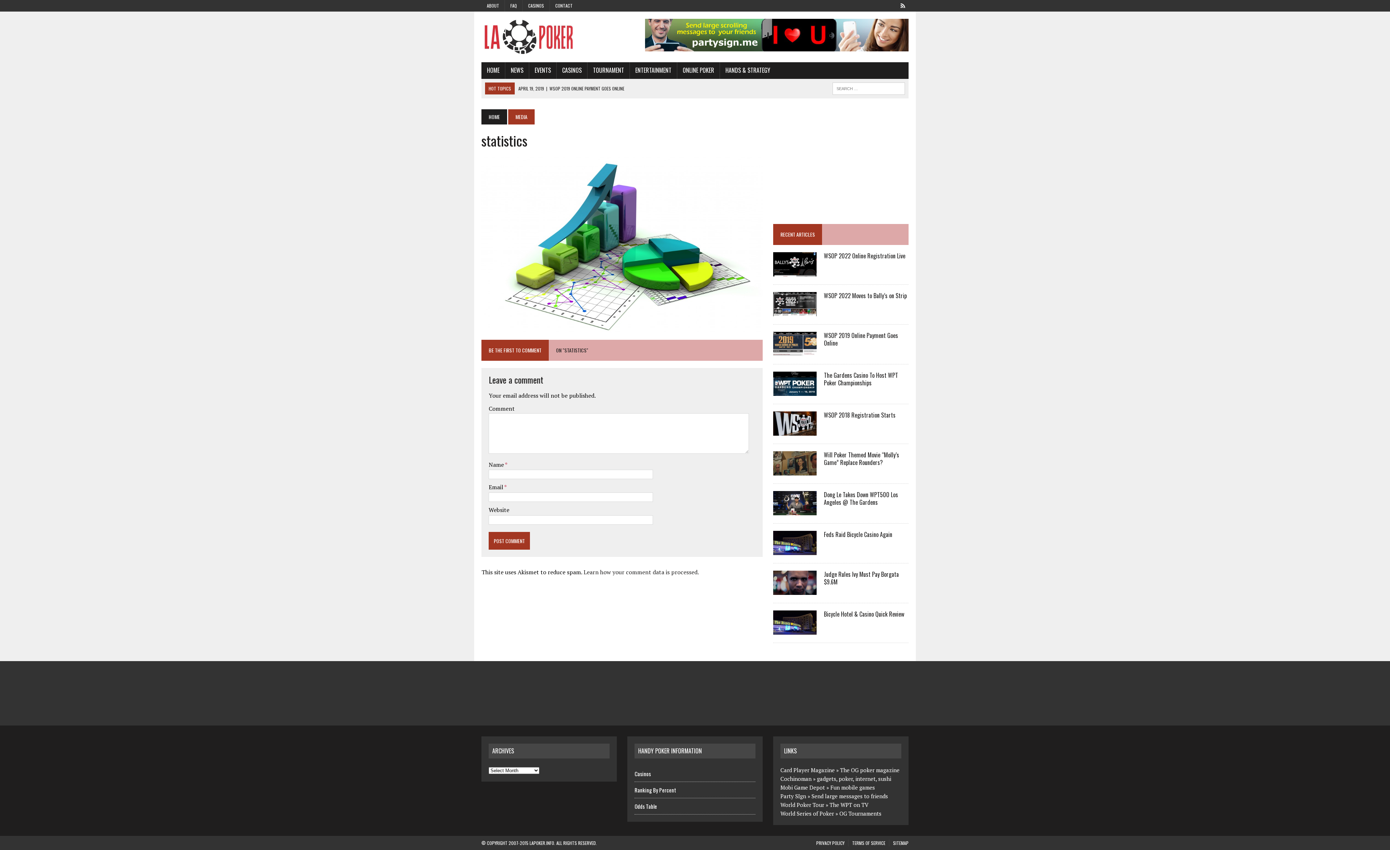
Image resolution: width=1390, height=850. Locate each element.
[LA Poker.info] (549, 37)
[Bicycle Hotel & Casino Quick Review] (795, 630)
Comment (502, 409)
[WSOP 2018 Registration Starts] (795, 431)
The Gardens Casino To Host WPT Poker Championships (861, 379)
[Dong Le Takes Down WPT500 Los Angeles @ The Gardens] (795, 511)
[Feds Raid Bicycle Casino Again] (795, 550)
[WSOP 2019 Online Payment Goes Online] (795, 351)
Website (499, 510)
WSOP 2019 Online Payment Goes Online (861, 339)
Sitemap (901, 843)
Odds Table (646, 806)
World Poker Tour (802, 804)
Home (493, 70)
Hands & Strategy (747, 70)
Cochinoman (796, 778)
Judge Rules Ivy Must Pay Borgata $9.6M (861, 578)
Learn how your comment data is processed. (641, 572)
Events (543, 70)
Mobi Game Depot (802, 787)
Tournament (608, 70)
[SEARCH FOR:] (869, 87)
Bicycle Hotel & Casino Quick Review (864, 614)
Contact (564, 6)
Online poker (698, 70)
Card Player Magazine (807, 770)
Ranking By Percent (655, 790)
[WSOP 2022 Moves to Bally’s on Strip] (795, 312)
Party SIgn (793, 796)
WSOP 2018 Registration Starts (860, 415)
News (517, 70)
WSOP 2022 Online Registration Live (864, 255)
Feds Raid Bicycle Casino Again (858, 534)
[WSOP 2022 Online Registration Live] (795, 272)
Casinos (536, 6)
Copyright (497, 843)
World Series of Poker (807, 813)
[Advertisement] (834, 160)
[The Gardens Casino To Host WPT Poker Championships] (795, 391)
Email (496, 487)
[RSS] (903, 5)
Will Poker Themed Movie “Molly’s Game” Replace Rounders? (861, 459)
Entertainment (653, 70)
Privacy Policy (830, 843)
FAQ (513, 6)
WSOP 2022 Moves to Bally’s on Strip (865, 295)
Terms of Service (868, 843)
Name (497, 465)
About (493, 6)
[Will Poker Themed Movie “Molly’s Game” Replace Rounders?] (795, 471)
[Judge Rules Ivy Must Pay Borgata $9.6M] (795, 590)
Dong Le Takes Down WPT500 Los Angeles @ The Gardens (861, 498)
